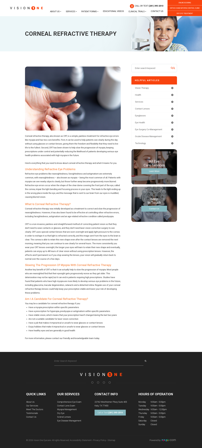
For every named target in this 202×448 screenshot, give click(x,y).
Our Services (32, 405)
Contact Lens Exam (66, 405)
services (139, 102)
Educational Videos (113, 11)
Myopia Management (67, 409)
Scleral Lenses (64, 417)
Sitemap (111, 440)
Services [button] (70, 11)
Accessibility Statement (81, 440)
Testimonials (32, 413)
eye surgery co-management (148, 129)
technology (140, 143)
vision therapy (142, 88)
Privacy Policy (99, 440)
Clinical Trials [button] (136, 11)
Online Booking (185, 3)
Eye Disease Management (69, 420)
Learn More (154, 171)
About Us (30, 402)
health (138, 95)
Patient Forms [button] (89, 11)
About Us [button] (55, 11)
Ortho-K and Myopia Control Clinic (185, 8)
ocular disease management (148, 136)
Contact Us (157, 11)
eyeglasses (140, 115)
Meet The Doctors (34, 409)
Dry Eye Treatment (185, 13)
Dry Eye (60, 413)
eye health (140, 122)
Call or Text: (110, 412)
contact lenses (142, 108)
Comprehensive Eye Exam (69, 402)
